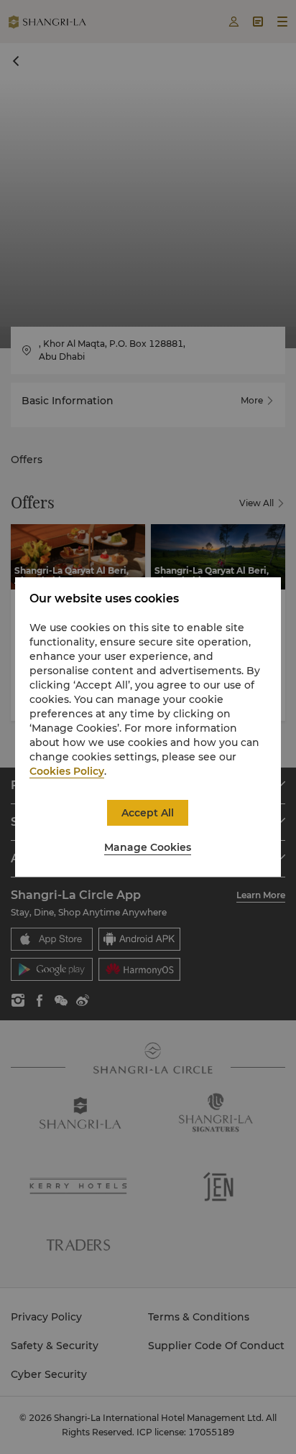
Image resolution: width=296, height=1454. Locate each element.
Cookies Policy (66, 771)
